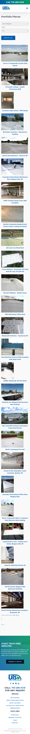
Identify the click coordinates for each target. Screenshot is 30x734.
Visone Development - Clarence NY (15, 155)
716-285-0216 (17, 2)
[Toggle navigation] (27, 8)
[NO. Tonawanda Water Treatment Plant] (7, 508)
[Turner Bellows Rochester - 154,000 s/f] (12, 259)
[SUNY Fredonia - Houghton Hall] (12, 190)
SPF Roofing (15, 697)
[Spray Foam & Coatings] (14, 145)
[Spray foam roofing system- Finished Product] (14, 53)
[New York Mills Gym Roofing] (14, 415)
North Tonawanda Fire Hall (15, 449)
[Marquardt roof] (12, 325)
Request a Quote (15, 661)
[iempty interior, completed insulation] (7, 100)
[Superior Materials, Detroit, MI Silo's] (7, 555)
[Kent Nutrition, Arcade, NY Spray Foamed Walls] (12, 347)
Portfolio (15, 715)
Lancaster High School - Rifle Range (15, 110)
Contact (15, 723)
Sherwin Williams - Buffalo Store (15, 293)
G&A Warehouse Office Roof (15, 314)
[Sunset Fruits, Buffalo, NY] (12, 460)
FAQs (15, 720)
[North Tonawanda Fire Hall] (12, 439)
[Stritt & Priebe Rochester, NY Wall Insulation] (12, 600)
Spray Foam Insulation (15, 700)
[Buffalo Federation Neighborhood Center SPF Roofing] (12, 214)
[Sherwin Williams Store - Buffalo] (12, 282)
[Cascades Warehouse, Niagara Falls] (12, 166)
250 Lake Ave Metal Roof (15, 248)
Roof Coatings (15, 703)
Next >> (3, 624)
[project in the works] (14, 76)
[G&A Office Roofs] (12, 304)
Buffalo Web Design (7, 730)
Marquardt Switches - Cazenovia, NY (15, 336)
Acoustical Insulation (15, 705)
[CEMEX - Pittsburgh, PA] (7, 370)
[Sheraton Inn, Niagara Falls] (12, 392)
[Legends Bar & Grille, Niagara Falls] (12, 531)
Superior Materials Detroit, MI (15, 565)
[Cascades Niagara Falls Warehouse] (7, 484)
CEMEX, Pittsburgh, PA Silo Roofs (15, 381)
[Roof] (12, 121)
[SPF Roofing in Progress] (12, 237)
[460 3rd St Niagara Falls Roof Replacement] (12, 576)
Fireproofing (15, 708)
